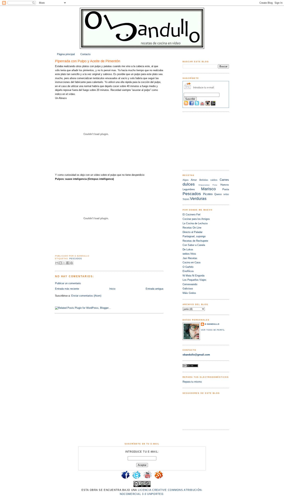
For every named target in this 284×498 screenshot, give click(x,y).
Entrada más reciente (67, 288)
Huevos (224, 184)
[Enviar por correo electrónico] (57, 263)
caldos (213, 180)
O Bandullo (212, 324)
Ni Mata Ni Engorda (193, 275)
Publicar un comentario (68, 283)
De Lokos (188, 249)
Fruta (215, 185)
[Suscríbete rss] (158, 478)
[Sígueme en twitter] (136, 478)
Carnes (224, 179)
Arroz (194, 179)
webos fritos (189, 253)
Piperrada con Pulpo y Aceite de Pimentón (87, 61)
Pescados (75, 259)
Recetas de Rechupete (195, 240)
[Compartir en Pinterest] (71, 263)
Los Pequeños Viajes (194, 279)
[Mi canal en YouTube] (147, 478)
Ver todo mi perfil (213, 330)
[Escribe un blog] (60, 263)
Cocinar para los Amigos (196, 218)
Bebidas (203, 180)
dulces (189, 184)
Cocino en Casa (191, 262)
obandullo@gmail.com (196, 354)
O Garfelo (188, 266)
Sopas (186, 199)
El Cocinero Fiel (191, 214)
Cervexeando (190, 284)
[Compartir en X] (64, 263)
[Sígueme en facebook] (125, 478)
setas (226, 194)
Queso (218, 194)
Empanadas (204, 185)
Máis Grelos (189, 293)
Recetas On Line (192, 227)
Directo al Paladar (192, 232)
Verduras (198, 198)
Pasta (225, 189)
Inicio (112, 288)
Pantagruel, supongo (194, 236)
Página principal (66, 54)
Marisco (208, 189)
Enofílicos (188, 271)
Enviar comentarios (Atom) (86, 295)
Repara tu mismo (192, 381)
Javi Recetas (190, 258)
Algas (186, 180)
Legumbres (189, 189)
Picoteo (208, 194)
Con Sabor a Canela (194, 245)
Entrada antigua (154, 288)
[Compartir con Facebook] (68, 263)
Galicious (188, 288)
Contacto (85, 54)
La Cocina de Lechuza (195, 223)
